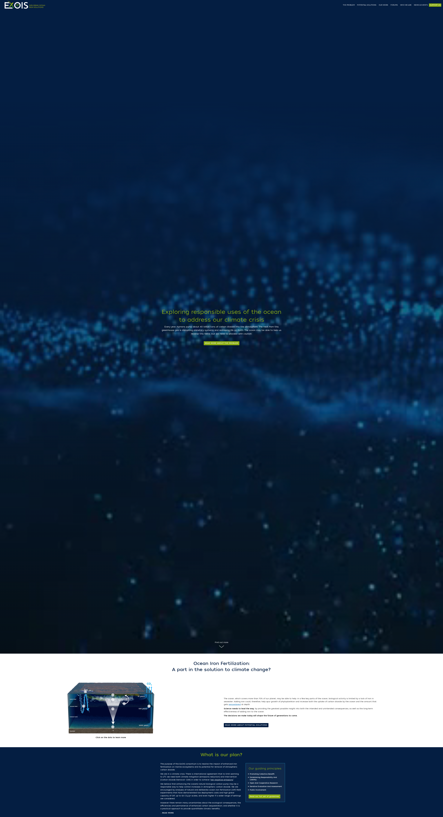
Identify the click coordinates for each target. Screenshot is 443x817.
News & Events (421, 5)
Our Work (383, 5)
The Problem (349, 5)
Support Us (435, 5)
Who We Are (406, 5)
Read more (168, 813)
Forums (394, 5)
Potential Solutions (366, 5)
